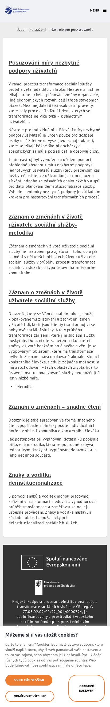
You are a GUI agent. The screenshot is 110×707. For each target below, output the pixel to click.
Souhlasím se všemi (29, 680)
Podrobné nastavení (87, 688)
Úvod (21, 29)
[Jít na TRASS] (16, 10)
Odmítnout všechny (30, 696)
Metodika (25, 386)
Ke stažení (37, 29)
